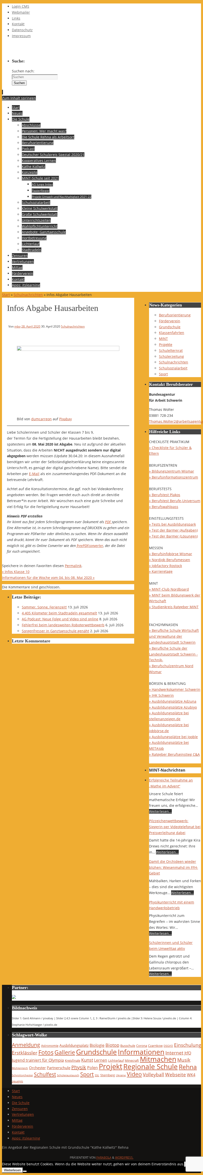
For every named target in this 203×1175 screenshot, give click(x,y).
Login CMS (20, 6)
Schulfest (45, 1074)
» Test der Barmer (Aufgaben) (173, 530)
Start (6, 294)
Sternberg (107, 1075)
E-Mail (34, 473)
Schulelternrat (171, 350)
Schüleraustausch (68, 1075)
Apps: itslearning (26, 1138)
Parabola (103, 1157)
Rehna (188, 1066)
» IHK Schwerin (161, 695)
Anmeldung (26, 1044)
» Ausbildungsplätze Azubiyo (173, 707)
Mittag (17, 1120)
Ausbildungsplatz (74, 1045)
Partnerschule (58, 1067)
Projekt (110, 1066)
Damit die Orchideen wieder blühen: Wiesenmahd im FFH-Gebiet (173, 867)
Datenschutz (22, 30)
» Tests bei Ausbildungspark (172, 524)
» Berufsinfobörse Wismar (170, 553)
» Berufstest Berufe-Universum (174, 500)
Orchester (37, 1067)
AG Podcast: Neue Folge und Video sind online (60, 619)
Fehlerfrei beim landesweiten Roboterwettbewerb (63, 625)
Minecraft (132, 1060)
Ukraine (121, 1075)
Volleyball (153, 1074)
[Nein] (25, 1171)
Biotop (112, 1045)
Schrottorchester (22, 1075)
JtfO (187, 1053)
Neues (17, 1096)
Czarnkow (155, 1045)
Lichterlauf (116, 1060)
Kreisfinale (72, 1060)
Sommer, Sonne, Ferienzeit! (44, 607)
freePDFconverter (90, 545)
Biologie (97, 1045)
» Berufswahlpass (163, 506)
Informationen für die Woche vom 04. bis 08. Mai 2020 (48, 577)
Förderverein (169, 321)
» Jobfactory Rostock (165, 565)
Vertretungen (23, 1114)
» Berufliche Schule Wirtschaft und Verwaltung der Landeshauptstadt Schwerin (174, 636)
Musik (183, 1060)
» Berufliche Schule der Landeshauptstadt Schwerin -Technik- (173, 654)
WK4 (191, 1075)
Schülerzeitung (171, 356)
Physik (78, 1067)
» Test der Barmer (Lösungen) (173, 536)
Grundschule (169, 327)
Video (134, 1074)
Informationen (141, 1051)
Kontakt (18, 24)
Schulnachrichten (28, 294)
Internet (174, 1053)
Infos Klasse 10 (15, 571)
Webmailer (21, 12)
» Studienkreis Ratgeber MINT (174, 606)
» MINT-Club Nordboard (169, 589)
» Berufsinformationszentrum (173, 477)
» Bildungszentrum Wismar (171, 471)
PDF (108, 521)
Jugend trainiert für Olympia (38, 1060)
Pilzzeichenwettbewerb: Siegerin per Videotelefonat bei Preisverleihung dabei (175, 826)
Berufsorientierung (175, 315)
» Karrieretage (161, 571)
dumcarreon (41, 419)
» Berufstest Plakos (164, 494)
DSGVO (168, 1046)
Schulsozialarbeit (173, 368)
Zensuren (20, 1108)
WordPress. (124, 1157)
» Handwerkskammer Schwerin (174, 689)
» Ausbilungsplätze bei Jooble (173, 736)
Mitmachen (158, 1059)
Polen (92, 1067)
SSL (97, 1075)
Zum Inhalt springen (19, 98)
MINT (163, 338)
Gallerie (64, 1052)
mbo (17, 326)
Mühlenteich (20, 1068)
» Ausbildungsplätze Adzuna (172, 701)
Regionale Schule (150, 1066)
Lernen (100, 1060)
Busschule (127, 1045)
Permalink (73, 565)
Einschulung (187, 1045)
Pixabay (65, 419)
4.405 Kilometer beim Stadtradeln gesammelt (59, 613)
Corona (141, 1045)
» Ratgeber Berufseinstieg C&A (174, 754)
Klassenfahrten (171, 332)
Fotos (45, 1052)
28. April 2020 (30, 326)
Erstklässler (24, 1053)
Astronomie (49, 1045)
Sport (163, 374)
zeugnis (17, 1081)
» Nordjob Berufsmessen (169, 559)
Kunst (87, 1060)
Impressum (21, 35)
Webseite (175, 1074)
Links (16, 18)
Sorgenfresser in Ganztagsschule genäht (55, 631)
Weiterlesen (12, 1170)
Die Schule (20, 1102)
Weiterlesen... (160, 811)
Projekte (165, 344)
